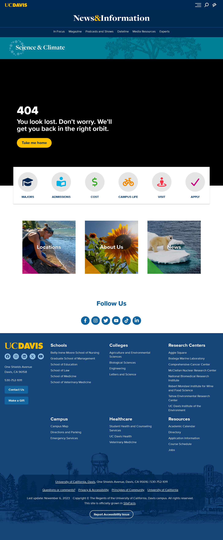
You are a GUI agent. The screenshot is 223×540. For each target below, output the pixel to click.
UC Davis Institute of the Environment (184, 408)
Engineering (117, 368)
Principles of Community (128, 490)
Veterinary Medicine (123, 442)
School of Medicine (63, 376)
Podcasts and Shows (99, 31)
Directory (174, 432)
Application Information (184, 438)
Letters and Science (122, 374)
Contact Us (16, 389)
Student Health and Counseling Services (130, 428)
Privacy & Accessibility (93, 490)
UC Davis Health (120, 436)
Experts (165, 31)
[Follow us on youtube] (41, 356)
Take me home (34, 143)
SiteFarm (129, 503)
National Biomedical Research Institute (188, 378)
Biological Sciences (122, 362)
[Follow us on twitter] (33, 356)
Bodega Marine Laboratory (186, 358)
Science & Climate (40, 47)
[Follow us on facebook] (8, 356)
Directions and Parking (66, 432)
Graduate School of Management (73, 358)
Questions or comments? (58, 490)
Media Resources (144, 31)
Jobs (171, 450)
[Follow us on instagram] (16, 356)
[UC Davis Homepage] (16, 5)
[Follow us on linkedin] (24, 356)
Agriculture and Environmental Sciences (129, 354)
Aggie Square (177, 352)
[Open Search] (207, 5)
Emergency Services (64, 438)
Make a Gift (17, 400)
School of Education (64, 364)
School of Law (60, 370)
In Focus (59, 31)
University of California (162, 490)
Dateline (123, 31)
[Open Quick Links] (214, 5)
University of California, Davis (75, 481)
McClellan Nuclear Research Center (192, 370)
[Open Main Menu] (198, 5)
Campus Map (59, 426)
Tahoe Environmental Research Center (189, 398)
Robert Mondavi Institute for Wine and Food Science (190, 388)
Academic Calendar (181, 426)
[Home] (24, 345)
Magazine (75, 31)
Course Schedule (180, 444)
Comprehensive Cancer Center (189, 364)
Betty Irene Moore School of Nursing (75, 352)
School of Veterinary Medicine (71, 382)
